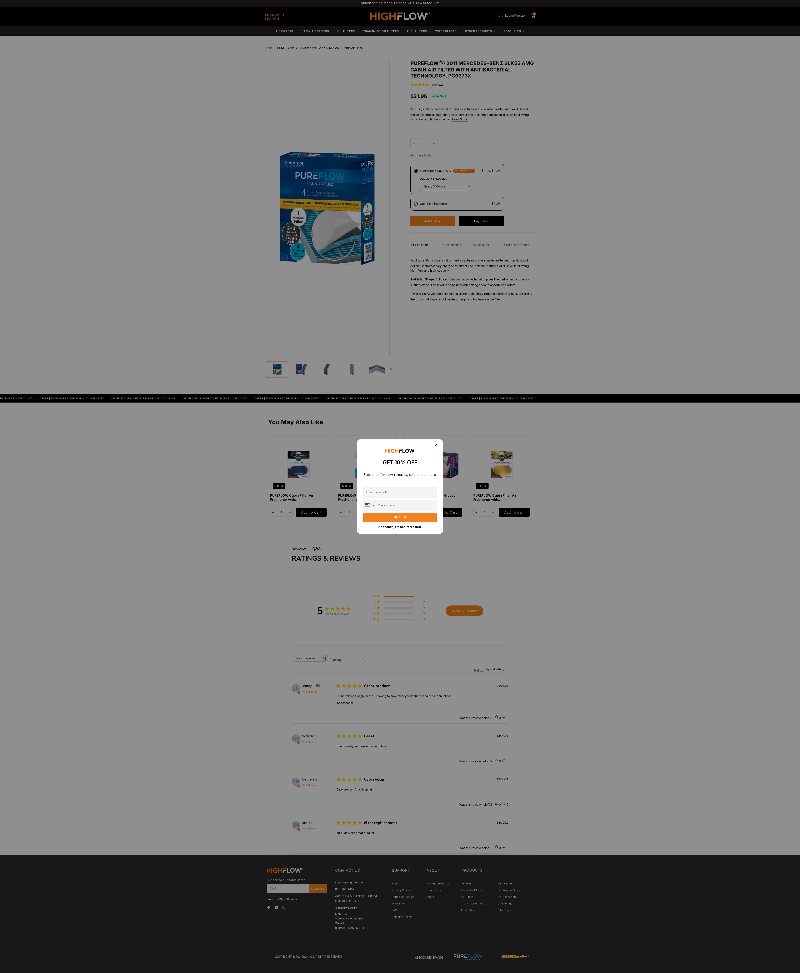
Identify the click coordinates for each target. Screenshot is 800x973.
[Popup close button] (436, 445)
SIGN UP (400, 517)
